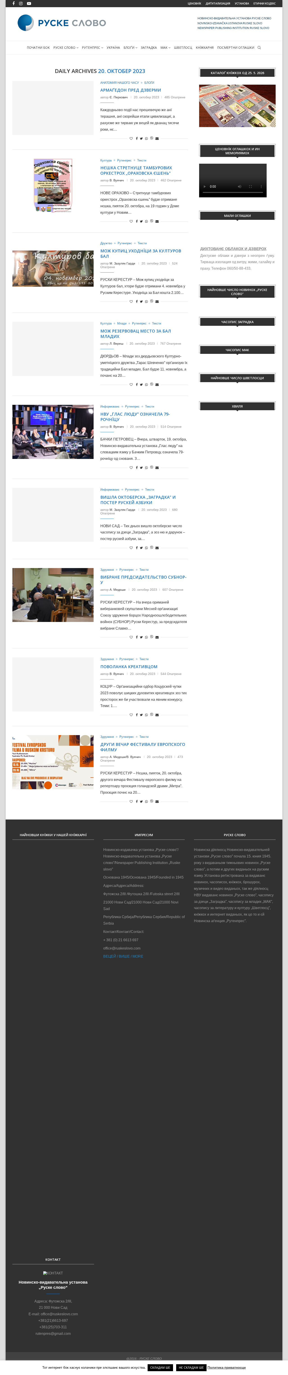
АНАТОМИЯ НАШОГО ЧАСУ (119, 82)
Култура (106, 160)
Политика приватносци (226, 1367)
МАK (163, 47)
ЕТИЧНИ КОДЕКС (265, 3)
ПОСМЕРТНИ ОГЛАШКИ (235, 47)
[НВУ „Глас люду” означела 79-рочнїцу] (53, 432)
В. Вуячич (117, 180)
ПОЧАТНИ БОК (38, 47)
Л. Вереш (116, 343)
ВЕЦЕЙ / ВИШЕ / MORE (123, 956)
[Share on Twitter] (141, 138)
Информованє (109, 406)
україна (113, 47)
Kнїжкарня (205, 47)
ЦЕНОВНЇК (194, 3)
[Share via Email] (157, 138)
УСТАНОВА (242, 3)
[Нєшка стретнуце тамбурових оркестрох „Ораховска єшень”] (53, 186)
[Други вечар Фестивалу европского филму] (53, 762)
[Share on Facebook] (137, 138)
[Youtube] (29, 3)
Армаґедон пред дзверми (130, 90)
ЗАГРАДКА (149, 47)
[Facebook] (13, 3)
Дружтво (106, 243)
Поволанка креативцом (129, 666)
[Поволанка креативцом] (53, 684)
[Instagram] (20, 3)
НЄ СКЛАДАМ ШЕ (191, 1367)
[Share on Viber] (151, 138)
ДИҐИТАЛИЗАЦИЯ (218, 3)
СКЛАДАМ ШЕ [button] (160, 1367)
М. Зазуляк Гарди (122, 263)
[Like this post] (131, 138)
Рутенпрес (91, 47)
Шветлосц (183, 47)
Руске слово (64, 47)
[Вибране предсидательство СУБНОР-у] (53, 595)
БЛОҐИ (129, 47)
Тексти (141, 160)
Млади (121, 323)
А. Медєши (118, 589)
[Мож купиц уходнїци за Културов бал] (53, 268)
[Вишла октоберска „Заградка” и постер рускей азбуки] (53, 515)
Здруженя (107, 569)
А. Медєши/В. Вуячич (125, 757)
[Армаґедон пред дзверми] (53, 108)
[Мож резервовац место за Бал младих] (53, 349)
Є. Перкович (119, 97)
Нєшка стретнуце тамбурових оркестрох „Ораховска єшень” (136, 170)
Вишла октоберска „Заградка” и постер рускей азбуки (138, 499)
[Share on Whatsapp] (146, 138)
